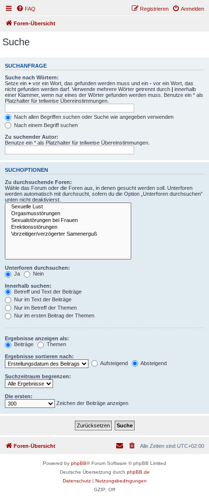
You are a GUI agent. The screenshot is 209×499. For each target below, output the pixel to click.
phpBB (79, 463)
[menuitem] (25, 9)
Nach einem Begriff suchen (45, 125)
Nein (38, 274)
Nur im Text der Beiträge (42, 299)
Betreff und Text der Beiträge (47, 292)
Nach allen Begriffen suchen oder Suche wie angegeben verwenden (93, 117)
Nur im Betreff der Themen (45, 308)
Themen (55, 344)
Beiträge (23, 344)
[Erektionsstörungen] (68, 227)
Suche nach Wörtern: (32, 77)
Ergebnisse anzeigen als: (37, 338)
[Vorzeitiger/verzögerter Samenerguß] (68, 234)
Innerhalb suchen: (28, 286)
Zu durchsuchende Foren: (38, 182)
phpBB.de (138, 472)
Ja (16, 274)
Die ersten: (19, 396)
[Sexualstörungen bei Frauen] (68, 220)
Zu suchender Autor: (31, 137)
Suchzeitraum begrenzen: (38, 376)
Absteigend (153, 363)
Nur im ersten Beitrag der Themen (53, 315)
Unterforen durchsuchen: (37, 268)
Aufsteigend (113, 363)
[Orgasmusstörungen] (68, 213)
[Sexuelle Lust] (68, 206)
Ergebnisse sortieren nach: (39, 356)
